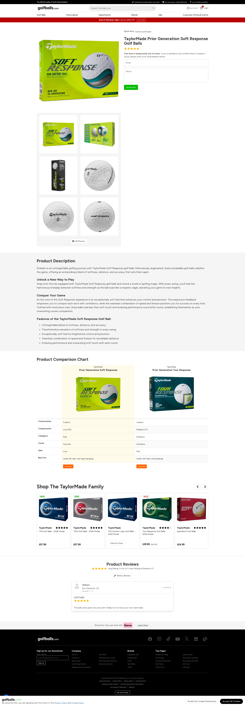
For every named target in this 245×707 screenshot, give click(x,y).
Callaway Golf (132, 658)
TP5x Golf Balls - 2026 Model (86, 531)
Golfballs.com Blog (161, 655)
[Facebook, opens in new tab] (150, 639)
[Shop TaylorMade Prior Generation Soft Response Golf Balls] (98, 416)
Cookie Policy (77, 703)
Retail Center (76, 661)
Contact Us (75, 658)
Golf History (159, 664)
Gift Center (102, 655)
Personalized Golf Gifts (190, 661)
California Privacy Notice (110, 684)
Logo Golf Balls (188, 655)
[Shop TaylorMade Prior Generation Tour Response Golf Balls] (171, 416)
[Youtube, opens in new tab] (178, 639)
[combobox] (122, 8)
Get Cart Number (122, 692)
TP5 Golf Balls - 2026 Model (52, 531)
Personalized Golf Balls (190, 658)
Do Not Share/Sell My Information (132, 684)
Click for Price (116, 543)
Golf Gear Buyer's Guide (107, 658)
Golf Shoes (186, 667)
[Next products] (205, 487)
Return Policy (128, 681)
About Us (75, 655)
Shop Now (68, 466)
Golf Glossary (159, 658)
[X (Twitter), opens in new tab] (187, 639)
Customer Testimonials (163, 661)
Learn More (143, 625)
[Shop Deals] (122, 20)
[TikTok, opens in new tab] (168, 639)
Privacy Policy (61, 703)
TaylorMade (131, 664)
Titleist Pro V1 (159, 667)
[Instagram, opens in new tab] (159, 639)
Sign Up (41, 663)
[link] (192, 8)
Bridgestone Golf (133, 655)
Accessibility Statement (118, 687)
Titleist (129, 667)
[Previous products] (197, 487)
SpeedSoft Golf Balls (186, 531)
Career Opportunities (79, 664)
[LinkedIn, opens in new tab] (196, 639)
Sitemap (131, 687)
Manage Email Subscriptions (81, 667)
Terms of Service (104, 681)
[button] (153, 8)
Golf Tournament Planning (108, 661)
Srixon (129, 661)
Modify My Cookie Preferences (202, 701)
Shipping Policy (141, 681)
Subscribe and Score (106, 664)
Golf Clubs (186, 664)
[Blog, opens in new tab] (205, 639)
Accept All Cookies (231, 701)
